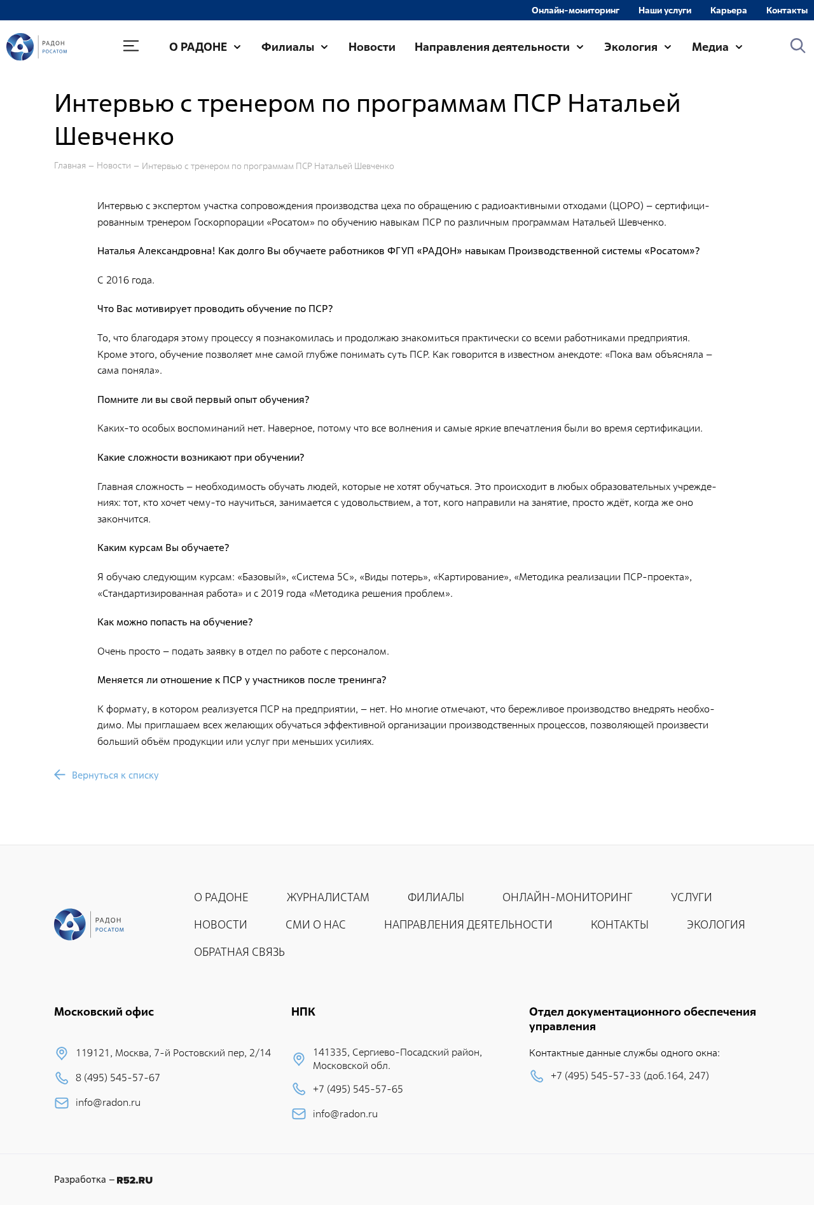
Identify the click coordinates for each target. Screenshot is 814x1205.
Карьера (728, 10)
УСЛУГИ (691, 897)
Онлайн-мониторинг (575, 10)
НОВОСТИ (220, 924)
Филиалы (287, 46)
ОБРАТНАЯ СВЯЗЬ (239, 951)
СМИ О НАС (316, 924)
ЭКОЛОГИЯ (716, 924)
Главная (70, 165)
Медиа (710, 46)
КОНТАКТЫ (620, 924)
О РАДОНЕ (198, 46)
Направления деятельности (492, 46)
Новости (372, 46)
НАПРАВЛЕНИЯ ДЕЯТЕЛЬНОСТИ (468, 924)
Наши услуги (664, 10)
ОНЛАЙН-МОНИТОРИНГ (567, 897)
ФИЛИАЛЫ (436, 897)
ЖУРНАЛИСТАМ (328, 897)
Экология (631, 46)
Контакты (787, 10)
